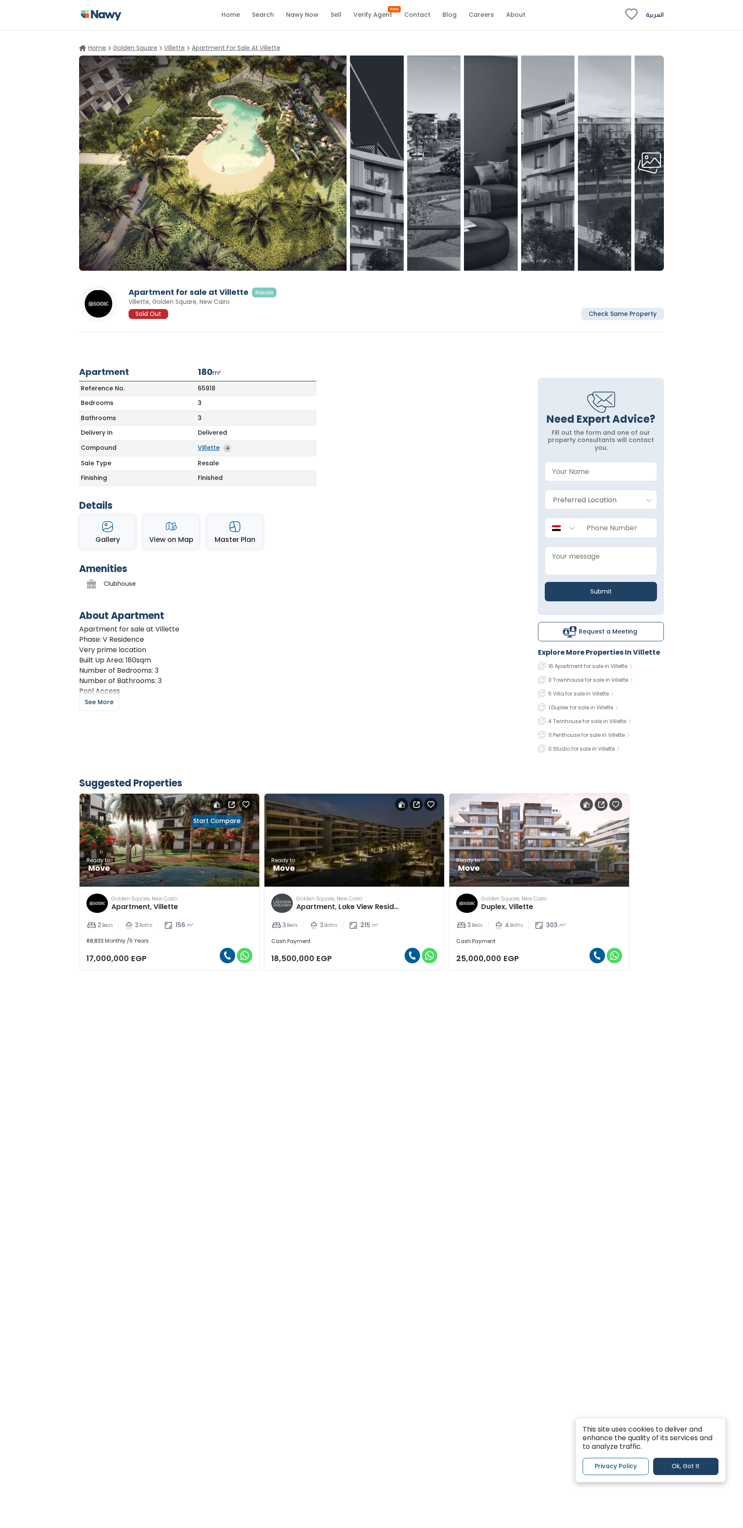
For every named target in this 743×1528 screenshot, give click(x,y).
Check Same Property (623, 313)
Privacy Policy (616, 1466)
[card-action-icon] (216, 804)
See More (99, 702)
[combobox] (592, 500)
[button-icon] (227, 955)
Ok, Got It (686, 1466)
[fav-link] (631, 15)
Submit (601, 591)
